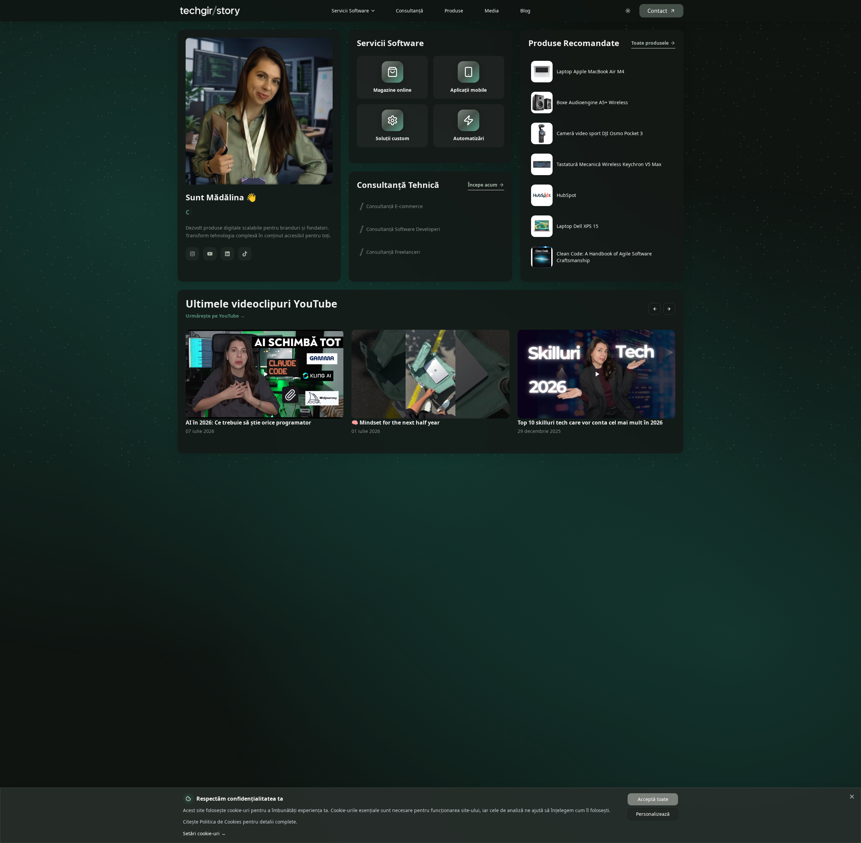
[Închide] (852, 796)
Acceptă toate (653, 799)
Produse (454, 10)
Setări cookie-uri (204, 833)
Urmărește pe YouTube (215, 316)
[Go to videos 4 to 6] (430, 444)
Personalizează (653, 814)
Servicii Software (350, 10)
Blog (525, 10)
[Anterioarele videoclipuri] (654, 309)
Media (492, 10)
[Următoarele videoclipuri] (669, 309)
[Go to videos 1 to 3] (426, 444)
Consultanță (409, 10)
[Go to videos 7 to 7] (434, 444)
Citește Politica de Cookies (212, 821)
